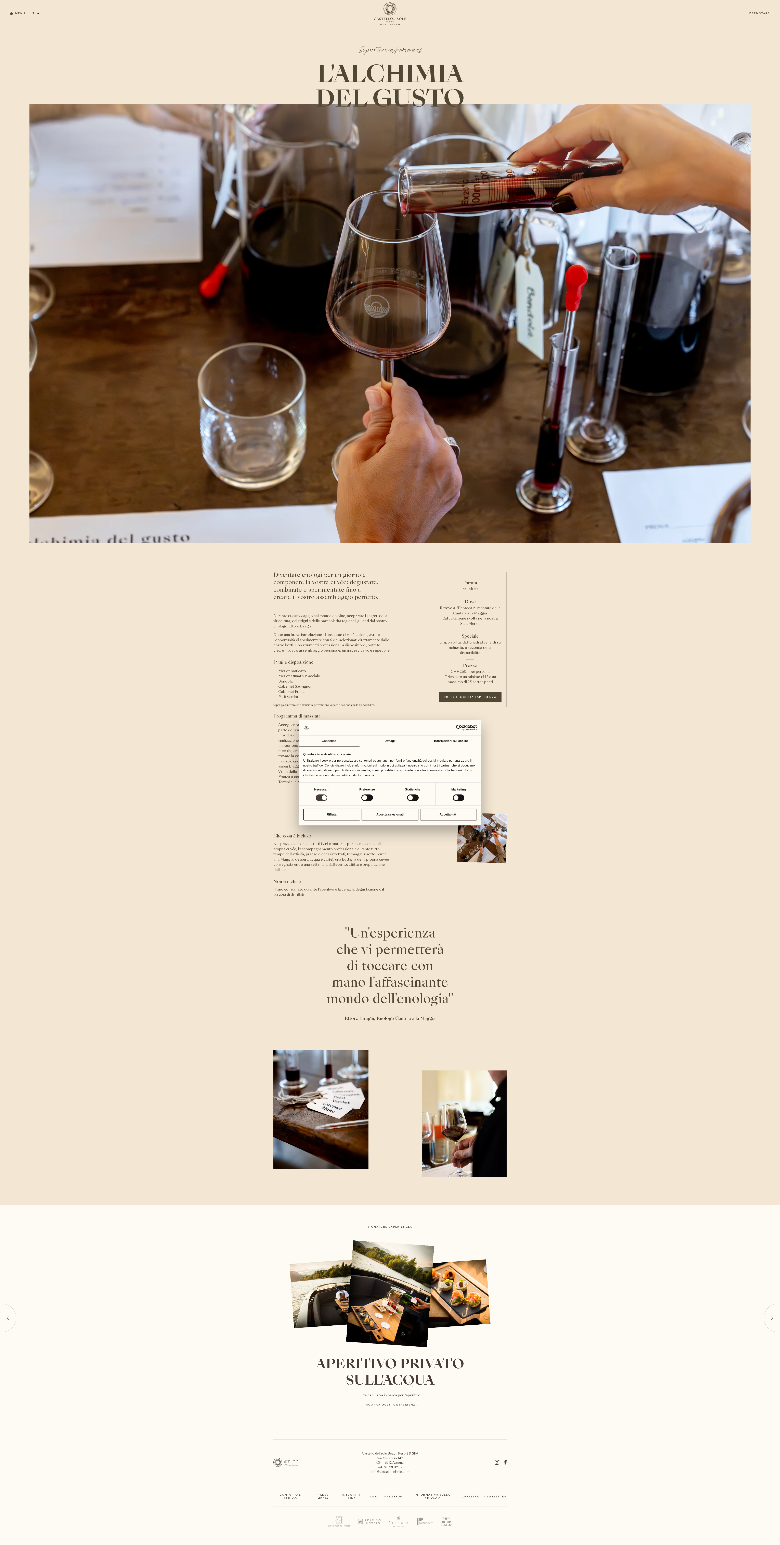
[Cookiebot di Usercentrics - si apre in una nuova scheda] (459, 727)
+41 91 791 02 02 (390, 1467)
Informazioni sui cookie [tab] (451, 741)
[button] (9, 1318)
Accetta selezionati (390, 814)
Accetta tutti (448, 814)
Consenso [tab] (329, 741)
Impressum (392, 1497)
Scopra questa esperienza (392, 1405)
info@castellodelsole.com (390, 1472)
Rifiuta (331, 814)
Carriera (470, 1497)
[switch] (367, 797)
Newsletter (495, 1497)
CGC (374, 1497)
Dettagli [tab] (390, 741)
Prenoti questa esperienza (470, 697)
